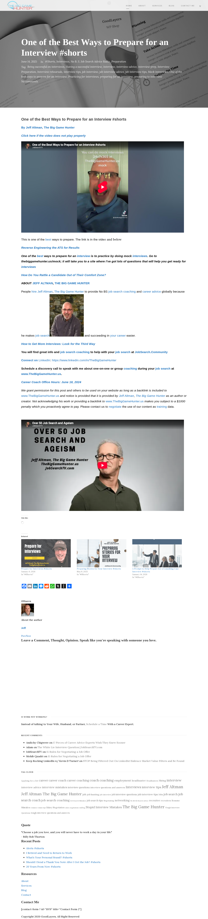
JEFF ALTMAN (43, 283)
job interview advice (111, 71)
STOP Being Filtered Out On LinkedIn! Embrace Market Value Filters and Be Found (133, 761)
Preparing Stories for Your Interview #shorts (99, 568)
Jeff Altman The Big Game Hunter (51, 793)
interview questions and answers (107, 787)
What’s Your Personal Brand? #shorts (49, 857)
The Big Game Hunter (69, 291)
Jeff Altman (45, 291)
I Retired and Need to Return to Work (49, 853)
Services (157, 6)
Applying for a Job (29, 780)
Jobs (160, 794)
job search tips (95, 800)
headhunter (139, 780)
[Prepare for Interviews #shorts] (47, 553)
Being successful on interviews (45, 66)
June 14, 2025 (29, 61)
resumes (34, 808)
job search (115, 291)
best (48, 239)
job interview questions (124, 794)
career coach (57, 780)
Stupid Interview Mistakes (104, 807)
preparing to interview (148, 76)
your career (118, 335)
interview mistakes (54, 787)
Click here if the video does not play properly (53, 135)
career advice (151, 291)
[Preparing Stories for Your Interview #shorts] (103, 553)
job (84, 794)
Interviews (62, 61)
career (43, 780)
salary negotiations (72, 808)
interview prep (147, 66)
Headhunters (152, 780)
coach (94, 780)
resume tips (41, 808)
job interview (90, 71)
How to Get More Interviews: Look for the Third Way (58, 344)
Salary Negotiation (55, 807)
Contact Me (188, 6)
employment (122, 780)
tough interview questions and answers (50, 813)
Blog (171, 6)
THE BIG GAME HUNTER (72, 283)
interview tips (72, 71)
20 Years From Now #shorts (43, 866)
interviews (140, 256)
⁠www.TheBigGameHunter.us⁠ (40, 396)
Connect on (30, 360)
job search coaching (55, 800)
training (162, 406)
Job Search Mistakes (78, 801)
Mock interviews (158, 71)
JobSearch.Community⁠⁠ (151, 352)
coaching (129, 291)
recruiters (166, 800)
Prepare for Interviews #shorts (36, 568)
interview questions (79, 787)
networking (122, 800)
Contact (26, 894)
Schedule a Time (96, 724)
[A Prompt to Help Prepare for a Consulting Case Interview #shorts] (158, 553)
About (142, 6)
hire (34, 291)
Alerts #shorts (35, 848)
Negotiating (109, 801)
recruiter (154, 800)
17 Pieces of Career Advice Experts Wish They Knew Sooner (89, 742)
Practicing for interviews (83, 76)
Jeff (23, 628)
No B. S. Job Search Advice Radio (90, 61)
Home (129, 6)
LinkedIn (44, 360)
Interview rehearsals (49, 71)
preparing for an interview (116, 76)
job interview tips (136, 71)
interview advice (126, 66)
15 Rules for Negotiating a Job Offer (68, 751)
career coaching (78, 780)
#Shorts (50, 61)
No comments (29, 81)
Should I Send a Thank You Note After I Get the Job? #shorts (63, 862)
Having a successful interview (84, 66)
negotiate (115, 406)
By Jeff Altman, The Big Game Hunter (48, 127)
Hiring (162, 780)
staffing (82, 808)
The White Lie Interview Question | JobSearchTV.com (69, 747)
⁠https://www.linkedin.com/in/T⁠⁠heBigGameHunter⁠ (84, 360)
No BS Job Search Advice (139, 801)
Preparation (118, 61)
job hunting (93, 794)
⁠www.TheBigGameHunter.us (41, 374)
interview (109, 66)
